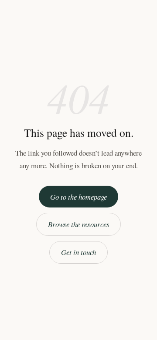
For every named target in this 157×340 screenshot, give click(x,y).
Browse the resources (78, 224)
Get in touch (78, 252)
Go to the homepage (78, 197)
